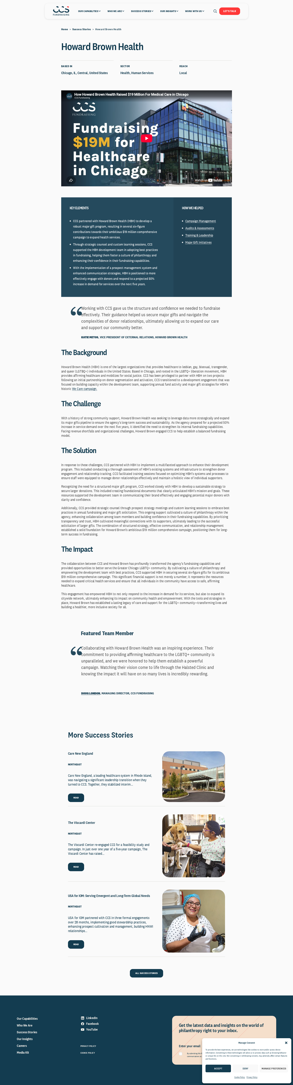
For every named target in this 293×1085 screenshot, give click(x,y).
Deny (245, 1068)
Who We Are (24, 1025)
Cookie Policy (239, 1077)
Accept (218, 1068)
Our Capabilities (27, 1018)
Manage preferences (274, 1068)
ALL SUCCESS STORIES (146, 973)
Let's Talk (229, 11)
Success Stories (81, 29)
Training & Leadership (199, 235)
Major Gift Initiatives (198, 242)
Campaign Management (200, 221)
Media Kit (23, 1052)
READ (76, 797)
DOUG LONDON (90, 693)
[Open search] (215, 11)
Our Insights (25, 1039)
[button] (286, 1042)
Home (64, 29)
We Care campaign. (84, 388)
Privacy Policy (252, 1077)
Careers (22, 1045)
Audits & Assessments (199, 228)
